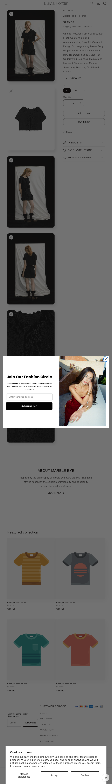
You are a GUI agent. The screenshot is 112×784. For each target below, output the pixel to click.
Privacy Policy (39, 766)
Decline (85, 775)
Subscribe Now (29, 406)
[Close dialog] (105, 359)
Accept (54, 775)
